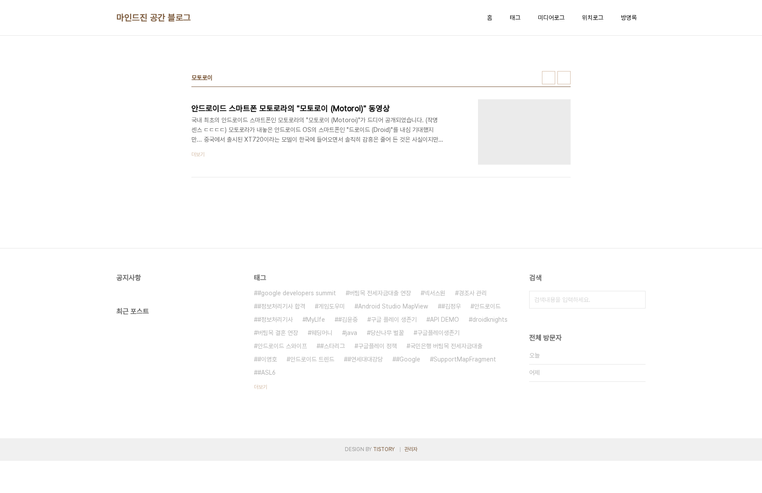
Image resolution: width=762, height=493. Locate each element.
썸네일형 (548, 77)
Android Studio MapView (393, 306)
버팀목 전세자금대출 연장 (380, 293)
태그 (515, 17)
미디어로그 (551, 17)
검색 (636, 299)
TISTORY (384, 449)
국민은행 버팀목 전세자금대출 (446, 346)
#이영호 (267, 359)
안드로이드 (487, 306)
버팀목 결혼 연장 (278, 332)
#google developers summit (297, 293)
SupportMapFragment (464, 359)
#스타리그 (332, 346)
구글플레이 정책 (377, 346)
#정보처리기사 (275, 319)
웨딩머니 (321, 332)
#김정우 (451, 306)
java (351, 332)
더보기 (260, 387)
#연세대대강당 (365, 359)
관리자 (411, 449)
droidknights (490, 319)
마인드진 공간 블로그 (153, 17)
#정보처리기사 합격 (281, 306)
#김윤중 (348, 319)
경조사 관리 (473, 293)
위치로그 (592, 17)
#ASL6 (267, 372)
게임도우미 (331, 306)
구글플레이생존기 (438, 332)
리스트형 (564, 77)
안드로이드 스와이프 (282, 346)
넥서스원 (434, 293)
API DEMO (444, 319)
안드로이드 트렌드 (312, 359)
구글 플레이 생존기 (394, 319)
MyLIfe (315, 319)
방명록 (629, 17)
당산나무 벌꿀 (387, 332)
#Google (408, 359)
